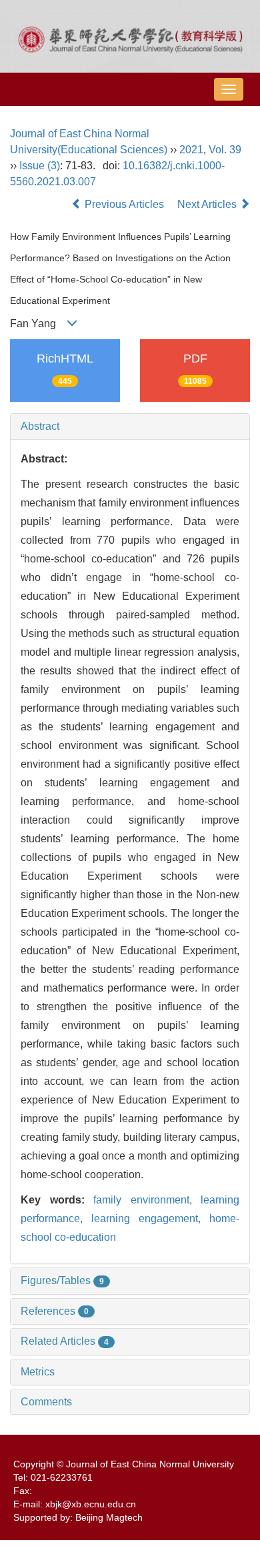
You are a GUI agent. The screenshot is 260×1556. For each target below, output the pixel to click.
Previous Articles (124, 204)
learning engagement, (150, 1218)
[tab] (130, 426)
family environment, (147, 1199)
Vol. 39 (225, 149)
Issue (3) (39, 165)
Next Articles (208, 204)
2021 (191, 149)
